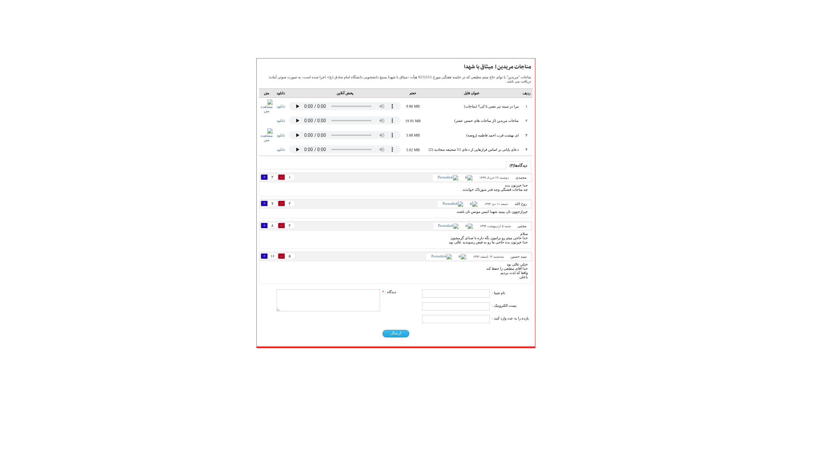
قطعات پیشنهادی (555, 294)
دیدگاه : (389, 292)
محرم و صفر (551, 244)
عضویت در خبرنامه (557, 324)
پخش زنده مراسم (554, 131)
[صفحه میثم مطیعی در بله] (382, 356)
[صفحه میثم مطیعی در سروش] (391, 356)
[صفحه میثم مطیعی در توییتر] (418, 356)
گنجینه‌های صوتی (555, 215)
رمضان (546, 258)
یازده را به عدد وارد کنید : (510, 318)
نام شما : (498, 293)
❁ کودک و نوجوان (556, 301)
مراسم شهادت (552, 272)
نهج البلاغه (549, 201)
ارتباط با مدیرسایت (556, 152)
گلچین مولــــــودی (555, 279)
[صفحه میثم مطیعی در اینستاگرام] (427, 356)
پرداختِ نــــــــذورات (556, 145)
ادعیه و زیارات (553, 186)
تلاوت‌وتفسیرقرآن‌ (555, 179)
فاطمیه (546, 251)
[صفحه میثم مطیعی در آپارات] (363, 356)
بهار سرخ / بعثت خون (559, 237)
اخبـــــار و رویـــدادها (556, 124)
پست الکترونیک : (504, 305)
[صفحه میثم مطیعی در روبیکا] (373, 356)
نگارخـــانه (548, 109)
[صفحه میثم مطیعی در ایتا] (400, 356)
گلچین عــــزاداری (554, 287)
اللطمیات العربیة (554, 222)
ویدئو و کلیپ (551, 116)
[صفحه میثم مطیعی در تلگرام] (409, 356)
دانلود (281, 106)
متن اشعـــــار (550, 95)
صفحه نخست (552, 88)
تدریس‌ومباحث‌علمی (558, 208)
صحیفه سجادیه (553, 194)
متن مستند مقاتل (555, 102)
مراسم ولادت (551, 265)
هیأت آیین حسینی (556, 138)
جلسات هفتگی (553, 229)
